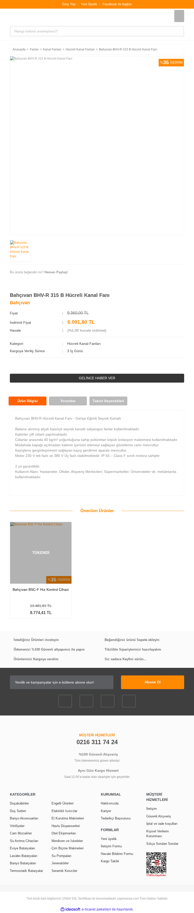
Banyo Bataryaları (23, 863)
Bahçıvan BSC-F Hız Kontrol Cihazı (41, 589)
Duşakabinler (19, 803)
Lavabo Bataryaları (23, 856)
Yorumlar (68, 401)
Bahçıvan (20, 302)
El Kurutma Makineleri (68, 818)
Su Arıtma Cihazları (24, 841)
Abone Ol (152, 682)
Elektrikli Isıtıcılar (64, 811)
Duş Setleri (18, 811)
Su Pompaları (61, 856)
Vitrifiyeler (17, 826)
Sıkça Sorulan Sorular (162, 844)
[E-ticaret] (96, 909)
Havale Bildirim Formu (117, 854)
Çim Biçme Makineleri (68, 848)
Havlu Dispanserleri (66, 826)
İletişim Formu (111, 846)
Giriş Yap (69, 4)
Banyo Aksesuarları (24, 818)
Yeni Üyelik (89, 4)
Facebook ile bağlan (117, 4)
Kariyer (106, 811)
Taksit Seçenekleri (108, 401)
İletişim (151, 809)
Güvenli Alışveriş (158, 816)
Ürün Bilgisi (27, 401)
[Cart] (179, 16)
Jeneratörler (60, 863)
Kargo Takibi (110, 861)
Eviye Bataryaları (22, 848)
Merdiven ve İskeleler (67, 841)
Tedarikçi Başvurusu (116, 818)
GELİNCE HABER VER (97, 378)
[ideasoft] (70, 909)
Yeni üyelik (109, 839)
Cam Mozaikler (21, 833)
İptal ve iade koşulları (162, 824)
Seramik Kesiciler (64, 871)
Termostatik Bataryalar (26, 871)
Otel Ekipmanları (64, 833)
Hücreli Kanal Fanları (84, 344)
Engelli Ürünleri (63, 803)
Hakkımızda (109, 803)
